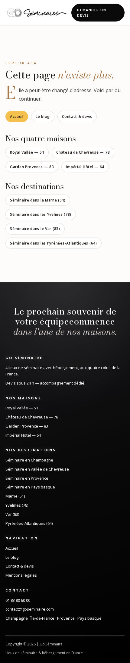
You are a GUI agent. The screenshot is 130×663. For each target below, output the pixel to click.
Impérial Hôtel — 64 (85, 166)
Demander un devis (91, 13)
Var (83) (12, 514)
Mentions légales (21, 575)
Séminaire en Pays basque (30, 487)
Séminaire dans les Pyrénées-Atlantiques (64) (53, 243)
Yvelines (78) (16, 505)
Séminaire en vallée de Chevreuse (37, 469)
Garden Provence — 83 (32, 166)
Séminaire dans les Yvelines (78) (40, 214)
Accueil (17, 116)
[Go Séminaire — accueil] (36, 13)
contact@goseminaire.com (29, 609)
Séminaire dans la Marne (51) (38, 200)
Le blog (43, 116)
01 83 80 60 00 (17, 600)
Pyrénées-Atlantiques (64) (29, 523)
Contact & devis (77, 116)
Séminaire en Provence (26, 478)
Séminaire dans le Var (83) (35, 228)
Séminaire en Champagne (29, 460)
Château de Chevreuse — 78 (83, 152)
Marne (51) (15, 496)
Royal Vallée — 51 (27, 152)
